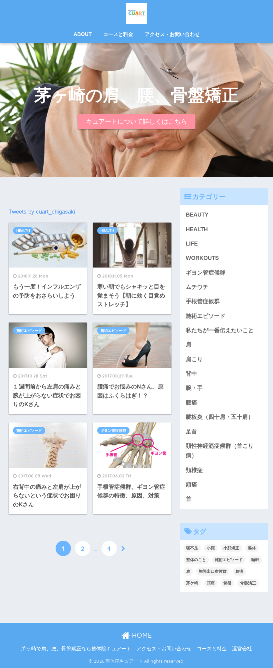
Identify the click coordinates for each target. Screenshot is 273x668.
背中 (191, 373)
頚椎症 (194, 470)
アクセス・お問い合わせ (172, 34)
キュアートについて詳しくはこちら (136, 121)
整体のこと (196, 559)
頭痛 (191, 484)
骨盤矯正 (248, 583)
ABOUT (83, 34)
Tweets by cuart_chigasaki (42, 212)
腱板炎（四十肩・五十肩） (220, 417)
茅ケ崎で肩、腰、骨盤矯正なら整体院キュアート (76, 648)
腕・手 (194, 388)
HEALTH (23, 230)
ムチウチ (197, 287)
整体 (252, 548)
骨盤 (227, 583)
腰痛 (191, 402)
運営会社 (242, 648)
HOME (141, 635)
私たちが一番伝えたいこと (220, 330)
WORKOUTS (202, 258)
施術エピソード (29, 330)
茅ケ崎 (192, 583)
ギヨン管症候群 (113, 430)
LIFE (192, 244)
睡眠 (255, 559)
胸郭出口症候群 (213, 571)
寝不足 (192, 548)
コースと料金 (118, 34)
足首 (191, 431)
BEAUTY (197, 215)
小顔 (211, 548)
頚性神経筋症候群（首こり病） (220, 451)
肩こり (194, 359)
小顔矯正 (231, 548)
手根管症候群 (203, 301)
